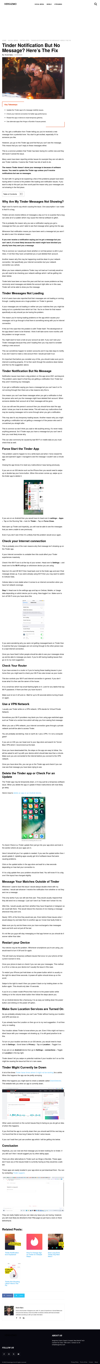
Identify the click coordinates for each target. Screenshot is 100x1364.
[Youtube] (18, 1354)
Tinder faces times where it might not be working (34, 1072)
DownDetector (55, 1080)
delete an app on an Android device (27, 793)
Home (4, 40)
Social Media (13, 40)
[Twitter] (14, 1354)
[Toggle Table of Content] (20, 194)
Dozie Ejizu (19, 1308)
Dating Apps (24, 40)
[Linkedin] (24, 1318)
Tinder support (19, 1173)
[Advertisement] (50, 22)
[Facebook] (17, 1318)
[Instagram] (20, 1318)
